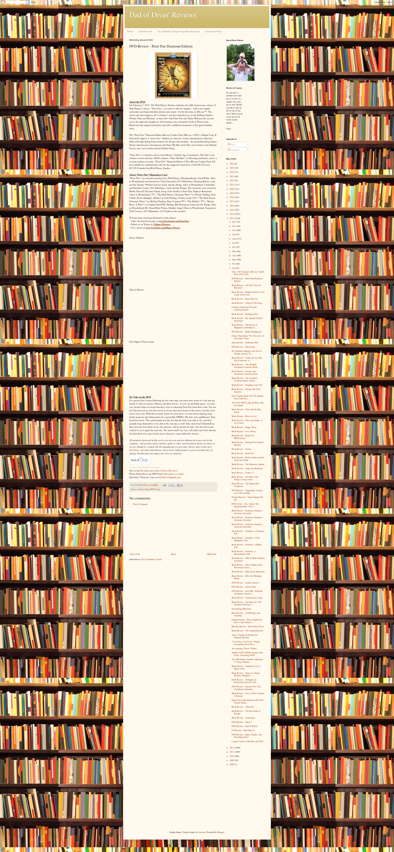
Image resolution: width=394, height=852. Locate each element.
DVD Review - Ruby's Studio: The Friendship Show (247, 736)
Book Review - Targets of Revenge (247, 302)
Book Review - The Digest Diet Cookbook (245, 485)
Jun (234, 246)
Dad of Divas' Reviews (163, 14)
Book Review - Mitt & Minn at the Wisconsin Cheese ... (247, 566)
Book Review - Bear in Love (244, 416)
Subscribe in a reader (173, 473)
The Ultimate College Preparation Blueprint (178, 31)
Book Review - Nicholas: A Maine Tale (247, 546)
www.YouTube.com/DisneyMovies (162, 227)
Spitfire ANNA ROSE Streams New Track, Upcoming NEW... (247, 654)
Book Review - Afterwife (243, 706)
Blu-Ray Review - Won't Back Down (248, 626)
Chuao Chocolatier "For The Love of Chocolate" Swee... (248, 337)
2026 (232, 163)
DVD (152, 489)
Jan (234, 268)
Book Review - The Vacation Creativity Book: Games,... (244, 379)
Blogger (220, 832)
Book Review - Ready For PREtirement (243, 437)
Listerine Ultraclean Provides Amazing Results (244, 308)
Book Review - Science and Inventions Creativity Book (244, 372)
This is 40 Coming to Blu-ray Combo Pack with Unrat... (248, 273)
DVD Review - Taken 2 (242, 721)
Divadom (144, 470)
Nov (234, 226)
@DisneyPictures (161, 224)
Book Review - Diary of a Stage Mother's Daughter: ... (246, 674)
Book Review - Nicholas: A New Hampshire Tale (246, 539)
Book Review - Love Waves (244, 431)
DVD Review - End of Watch (244, 726)
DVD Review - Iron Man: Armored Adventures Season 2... (247, 592)
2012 (232, 747)
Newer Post (135, 554)
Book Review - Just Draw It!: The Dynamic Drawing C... (246, 603)
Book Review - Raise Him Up (245, 298)
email (228, 116)
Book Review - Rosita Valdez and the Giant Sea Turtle (248, 458)
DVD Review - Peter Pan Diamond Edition (247, 280)
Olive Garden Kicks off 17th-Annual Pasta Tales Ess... (247, 397)
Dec (234, 221)
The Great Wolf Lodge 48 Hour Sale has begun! (248, 404)
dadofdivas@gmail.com (169, 477)
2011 (232, 751)
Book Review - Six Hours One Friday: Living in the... (245, 478)
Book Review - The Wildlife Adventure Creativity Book (244, 366)
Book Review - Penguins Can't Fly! (247, 384)
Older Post (211, 554)
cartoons (140, 489)
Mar (234, 259)
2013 (232, 218)
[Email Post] (164, 485)
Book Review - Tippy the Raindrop (247, 468)
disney (147, 489)
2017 (232, 201)
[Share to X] (175, 485)
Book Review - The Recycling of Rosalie (246, 712)
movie (157, 489)
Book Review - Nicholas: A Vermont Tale (248, 532)
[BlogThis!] (172, 485)
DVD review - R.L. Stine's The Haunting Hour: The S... (245, 505)
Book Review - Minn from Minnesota (248, 571)
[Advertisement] (173, 529)
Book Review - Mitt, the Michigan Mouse (247, 577)
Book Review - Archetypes (243, 717)
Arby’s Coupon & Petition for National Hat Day (245, 636)
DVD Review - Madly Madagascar (246, 331)
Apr (234, 255)
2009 (232, 760)
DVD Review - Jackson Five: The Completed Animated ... (246, 688)
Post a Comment (140, 504)
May (234, 251)
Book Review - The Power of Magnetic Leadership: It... (244, 326)
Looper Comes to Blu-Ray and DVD (247, 741)
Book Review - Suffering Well (245, 342)
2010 (232, 756)
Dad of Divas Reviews (166, 470)
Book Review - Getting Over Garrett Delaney (247, 443)
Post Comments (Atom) (151, 559)
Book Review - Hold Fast (243, 453)
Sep (234, 234)
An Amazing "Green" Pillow (244, 648)
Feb (234, 263)
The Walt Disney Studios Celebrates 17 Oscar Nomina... (247, 660)
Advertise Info (145, 31)
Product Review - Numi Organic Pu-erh (248, 498)
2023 (232, 176)
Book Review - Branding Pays (245, 313)
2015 (232, 209)
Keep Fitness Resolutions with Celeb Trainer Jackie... (247, 701)
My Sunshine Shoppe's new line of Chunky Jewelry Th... (247, 352)
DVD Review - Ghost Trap (243, 346)
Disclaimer (134, 450)
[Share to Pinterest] (181, 485)
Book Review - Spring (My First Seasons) (246, 390)
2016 (232, 205)
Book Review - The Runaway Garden (248, 464)
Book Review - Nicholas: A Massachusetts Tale (244, 552)
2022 (232, 180)
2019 (232, 193)
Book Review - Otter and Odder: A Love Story (247, 421)
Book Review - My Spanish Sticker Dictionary (247, 319)
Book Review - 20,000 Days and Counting (246, 614)
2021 (232, 184)
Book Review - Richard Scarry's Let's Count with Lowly (248, 293)
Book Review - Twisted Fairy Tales (247, 597)
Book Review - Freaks (241, 449)
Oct (234, 230)
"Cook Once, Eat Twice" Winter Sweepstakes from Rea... (246, 643)
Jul (233, 242)
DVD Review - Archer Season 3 (245, 582)
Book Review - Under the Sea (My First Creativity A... (247, 359)
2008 (232, 764)
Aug (234, 238)
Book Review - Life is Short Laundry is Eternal (248, 694)
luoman (202, 832)
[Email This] (169, 485)
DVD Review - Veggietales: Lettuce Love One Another (247, 491)
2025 (232, 167)
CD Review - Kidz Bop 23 (243, 730)
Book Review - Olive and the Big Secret (246, 410)
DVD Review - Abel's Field (244, 586)
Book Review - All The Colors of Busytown (246, 286)
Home (130, 31)
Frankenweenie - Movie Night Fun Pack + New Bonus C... (247, 621)
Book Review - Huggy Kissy (244, 427)
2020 (232, 188)
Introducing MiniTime (241, 608)
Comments (235, 149)
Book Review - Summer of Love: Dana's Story (246, 667)
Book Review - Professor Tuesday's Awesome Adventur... (247, 512)
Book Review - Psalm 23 (242, 472)
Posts (232, 144)
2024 (232, 172)
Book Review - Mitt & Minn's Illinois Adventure (248, 559)
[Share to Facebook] (178, 485)
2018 (232, 197)
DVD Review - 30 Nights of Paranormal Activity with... (245, 681)
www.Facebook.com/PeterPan (174, 221)
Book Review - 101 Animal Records (247, 630)
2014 (232, 213)
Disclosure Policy (213, 31)
